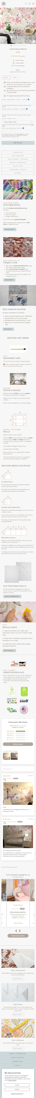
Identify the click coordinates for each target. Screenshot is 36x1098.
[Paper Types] (18, 992)
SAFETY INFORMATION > (12, 596)
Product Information (17, 1053)
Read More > (8, 329)
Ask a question (18, 155)
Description (18, 152)
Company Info (17, 1061)
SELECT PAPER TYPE (9, 118)
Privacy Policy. (12, 1080)
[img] (7, 776)
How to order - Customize (18, 159)
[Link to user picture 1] (18, 793)
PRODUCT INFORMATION (18, 162)
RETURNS (18, 173)
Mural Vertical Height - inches (14, 109)
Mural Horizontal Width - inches (14, 99)
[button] (15, 56)
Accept (17, 1085)
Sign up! (17, 1065)
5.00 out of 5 (22, 726)
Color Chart (20, 134)
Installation (18, 166)
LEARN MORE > (9, 279)
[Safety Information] (18, 958)
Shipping (12, 71)
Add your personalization (12, 128)
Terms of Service (17, 1057)
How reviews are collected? (9, 867)
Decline (17, 1089)
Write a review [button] (18, 744)
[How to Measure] (18, 1028)
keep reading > (9, 650)
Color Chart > (10, 229)
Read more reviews (18, 936)
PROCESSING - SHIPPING (18, 169)
